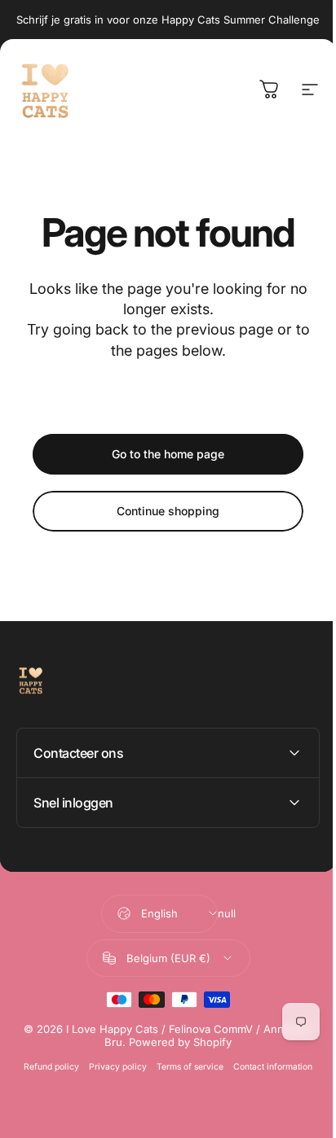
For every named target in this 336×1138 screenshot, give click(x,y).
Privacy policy (112, 1066)
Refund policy (45, 1066)
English (153, 913)
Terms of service (184, 1066)
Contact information (267, 1066)
